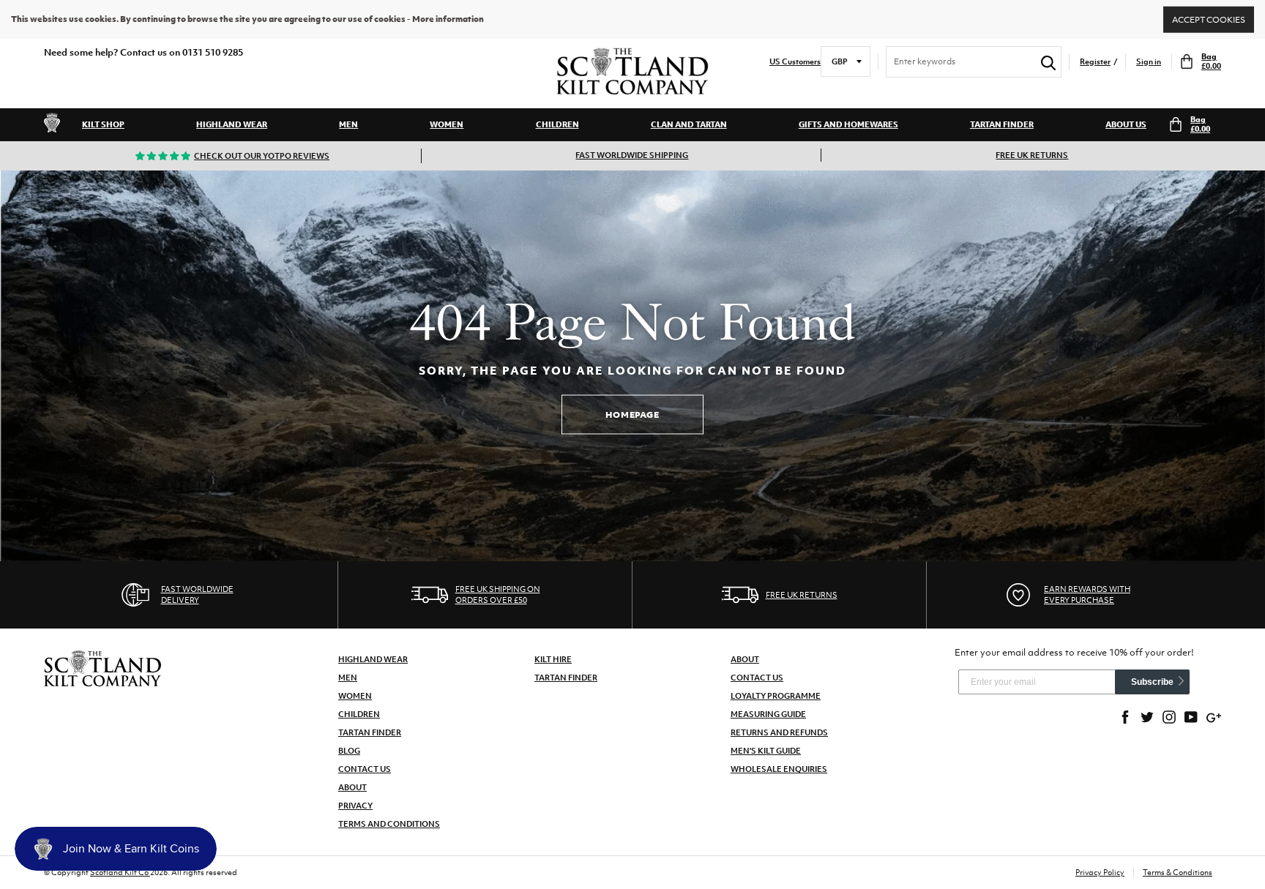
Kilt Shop (103, 124)
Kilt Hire (553, 659)
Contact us (757, 677)
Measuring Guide (768, 714)
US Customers (795, 61)
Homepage (632, 414)
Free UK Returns (1032, 155)
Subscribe (1152, 682)
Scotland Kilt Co (120, 872)
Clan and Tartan (689, 124)
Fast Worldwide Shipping (631, 155)
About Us (1125, 124)
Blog (349, 751)
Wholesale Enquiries (779, 769)
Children (557, 124)
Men (348, 124)
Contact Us (364, 769)
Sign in (1148, 61)
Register (1095, 61)
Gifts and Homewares (848, 124)
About (352, 787)
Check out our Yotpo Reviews (261, 156)
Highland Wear (231, 124)
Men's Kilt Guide (766, 751)
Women (446, 124)
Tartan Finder (1002, 124)
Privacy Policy (1099, 872)
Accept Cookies (1208, 19)
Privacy (355, 805)
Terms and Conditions (389, 824)
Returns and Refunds (779, 732)
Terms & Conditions (1177, 872)
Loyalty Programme (776, 696)
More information (448, 19)
